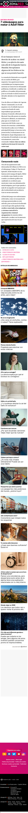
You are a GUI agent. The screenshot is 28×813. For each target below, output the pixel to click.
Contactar (14, 766)
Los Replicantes (12, 784)
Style (18, 797)
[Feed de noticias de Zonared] (4, 754)
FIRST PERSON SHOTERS (11, 252)
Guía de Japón (15, 794)
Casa (20, 804)
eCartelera (13, 790)
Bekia (9, 801)
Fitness (16, 804)
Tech (14, 797)
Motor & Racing (12, 798)
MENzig (10, 797)
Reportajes (18, 6)
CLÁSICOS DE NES (9, 255)
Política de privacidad (8, 761)
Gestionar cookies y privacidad (10, 764)
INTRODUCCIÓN (8, 250)
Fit (21, 797)
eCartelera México (16, 791)
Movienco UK (14, 793)
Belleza (18, 801)
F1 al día (19, 798)
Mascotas (10, 804)
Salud (14, 803)
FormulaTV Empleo (16, 788)
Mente (25, 804)
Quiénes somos (10, 759)
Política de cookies (20, 761)
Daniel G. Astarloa (12, 50)
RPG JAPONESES (8, 257)
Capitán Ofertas (22, 784)
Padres (23, 801)
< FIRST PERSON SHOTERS (10, 259)
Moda (13, 801)
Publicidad (23, 764)
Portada (11, 6)
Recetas (19, 803)
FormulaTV (14, 787)
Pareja (10, 803)
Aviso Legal (19, 759)
